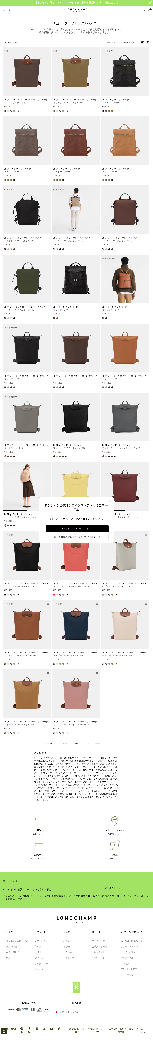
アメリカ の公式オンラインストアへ (77, 529)
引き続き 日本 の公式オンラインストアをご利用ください (77, 537)
